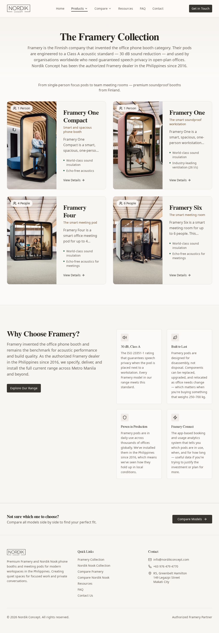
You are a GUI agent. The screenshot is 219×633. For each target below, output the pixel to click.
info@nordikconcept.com (171, 559)
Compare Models (190, 519)
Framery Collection (91, 559)
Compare (101, 8)
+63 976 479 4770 (165, 566)
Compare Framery (90, 571)
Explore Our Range (23, 388)
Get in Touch (201, 8)
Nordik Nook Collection (94, 565)
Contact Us (85, 595)
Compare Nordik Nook (93, 577)
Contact (157, 8)
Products (77, 8)
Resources (125, 8)
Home (60, 8)
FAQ (143, 8)
